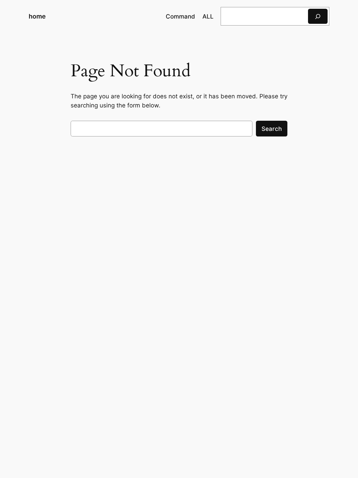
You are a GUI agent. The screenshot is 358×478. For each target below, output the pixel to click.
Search (272, 128)
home (37, 16)
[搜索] (318, 16)
